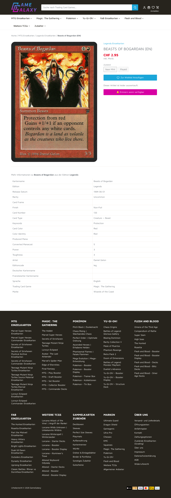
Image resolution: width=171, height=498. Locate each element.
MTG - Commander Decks (54, 389)
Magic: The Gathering (114, 449)
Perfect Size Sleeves (82, 432)
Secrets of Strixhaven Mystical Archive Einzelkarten (21, 354)
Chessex (108, 437)
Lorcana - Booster (50, 445)
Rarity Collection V (113, 342)
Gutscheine (78, 465)
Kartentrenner (79, 444)
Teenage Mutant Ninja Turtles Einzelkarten (22, 369)
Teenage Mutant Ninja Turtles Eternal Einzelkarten (22, 387)
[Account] (144, 7)
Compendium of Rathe (145, 331)
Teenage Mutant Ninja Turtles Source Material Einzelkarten (22, 377)
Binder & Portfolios (82, 457)
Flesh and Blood (111, 461)
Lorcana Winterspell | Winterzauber (52, 435)
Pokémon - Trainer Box (84, 376)
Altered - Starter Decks (53, 467)
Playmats (77, 436)
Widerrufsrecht (141, 464)
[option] (54, 100)
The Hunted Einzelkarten (23, 424)
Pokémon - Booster (82, 365)
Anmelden (155, 11)
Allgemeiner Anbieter (114, 469)
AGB (136, 460)
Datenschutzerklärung (145, 456)
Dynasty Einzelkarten (21, 461)
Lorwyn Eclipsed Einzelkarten (19, 395)
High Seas (139, 339)
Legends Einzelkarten (114, 43)
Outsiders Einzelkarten (22, 457)
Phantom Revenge (112, 350)
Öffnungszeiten (141, 424)
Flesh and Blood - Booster (147, 351)
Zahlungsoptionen (143, 437)
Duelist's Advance (112, 369)
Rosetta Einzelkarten (21, 428)
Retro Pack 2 (110, 354)
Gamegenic (109, 428)
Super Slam (139, 335)
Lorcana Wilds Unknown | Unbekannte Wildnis (54, 428)
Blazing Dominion (112, 338)
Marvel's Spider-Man (52, 360)
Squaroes (108, 445)
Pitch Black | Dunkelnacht (85, 327)
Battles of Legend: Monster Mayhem (113, 363)
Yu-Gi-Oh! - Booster (113, 373)
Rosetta (138, 347)
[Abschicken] (135, 7)
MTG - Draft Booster (52, 377)
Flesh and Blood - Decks (146, 362)
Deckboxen (78, 424)
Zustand (107, 65)
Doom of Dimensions (114, 358)
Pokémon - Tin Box (82, 384)
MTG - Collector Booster (53, 385)
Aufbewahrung (80, 440)
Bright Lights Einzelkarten (23, 446)
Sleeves (76, 428)
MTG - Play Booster (51, 373)
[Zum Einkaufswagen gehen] (157, 7)
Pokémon (108, 453)
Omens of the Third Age (146, 327)
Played (123, 69)
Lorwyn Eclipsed (50, 350)
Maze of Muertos (112, 346)
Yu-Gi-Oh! (108, 457)
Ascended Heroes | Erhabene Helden (82, 346)
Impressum (139, 452)
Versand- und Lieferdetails (147, 420)
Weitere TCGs (110, 465)
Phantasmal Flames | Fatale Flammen (83, 353)
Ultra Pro (108, 432)
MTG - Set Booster (51, 381)
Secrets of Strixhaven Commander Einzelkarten (23, 362)
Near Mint (110, 69)
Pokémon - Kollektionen (84, 380)
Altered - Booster (50, 471)
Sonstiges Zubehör (82, 461)
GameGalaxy (35, 488)
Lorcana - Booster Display (54, 449)
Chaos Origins (110, 327)
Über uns (138, 447)
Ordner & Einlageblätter (84, 453)
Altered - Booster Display (54, 475)
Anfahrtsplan (140, 428)
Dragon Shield (110, 424)
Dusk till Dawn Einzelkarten (18, 451)
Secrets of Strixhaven (52, 339)
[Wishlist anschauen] (153, 7)
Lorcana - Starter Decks (53, 441)
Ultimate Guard (111, 420)
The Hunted (140, 343)
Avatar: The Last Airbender (50, 355)
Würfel (76, 448)
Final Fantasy (48, 368)
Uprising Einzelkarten (21, 465)
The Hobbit (47, 331)
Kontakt (138, 432)
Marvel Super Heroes (52, 335)
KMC (106, 441)
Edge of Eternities (50, 364)
